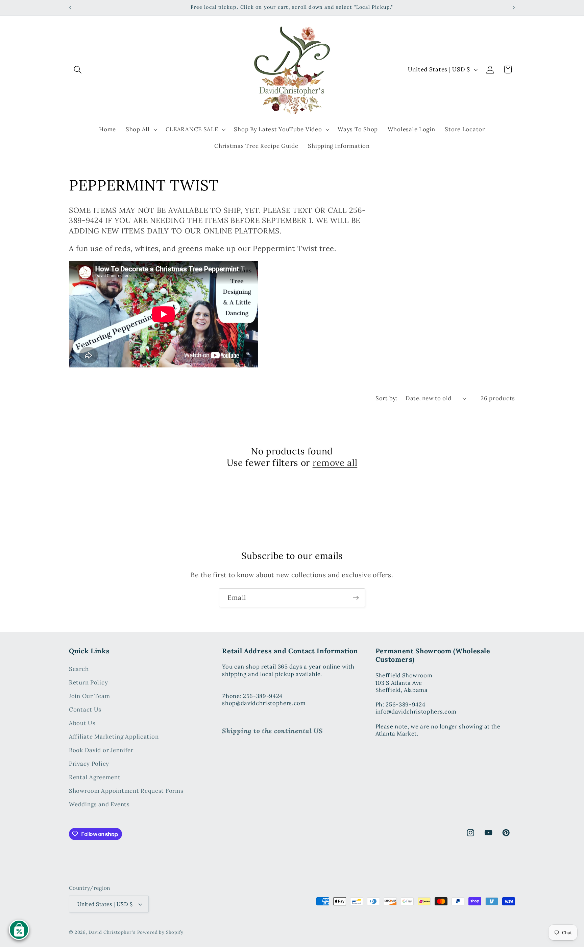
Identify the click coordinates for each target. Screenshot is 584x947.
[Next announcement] (513, 8)
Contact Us (85, 710)
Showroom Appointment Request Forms (126, 791)
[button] (78, 69)
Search (79, 669)
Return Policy (88, 682)
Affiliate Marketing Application (114, 737)
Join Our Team (89, 696)
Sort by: (386, 398)
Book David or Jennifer (101, 750)
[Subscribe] (356, 597)
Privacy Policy (89, 764)
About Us (82, 723)
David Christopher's (112, 932)
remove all (335, 462)
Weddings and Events (99, 804)
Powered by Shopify (160, 932)
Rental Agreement (95, 777)
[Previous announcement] (70, 8)
